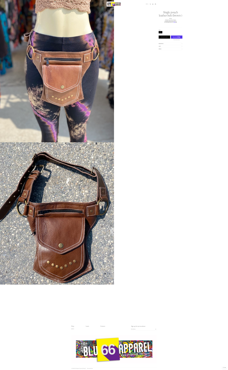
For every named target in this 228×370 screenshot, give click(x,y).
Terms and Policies (90, 368)
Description (161, 43)
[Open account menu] (153, 4)
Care (160, 46)
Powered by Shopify (82, 368)
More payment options (177, 39)
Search (72, 328)
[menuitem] (101, 4)
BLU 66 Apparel (76, 368)
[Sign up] (156, 329)
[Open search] (150, 4)
